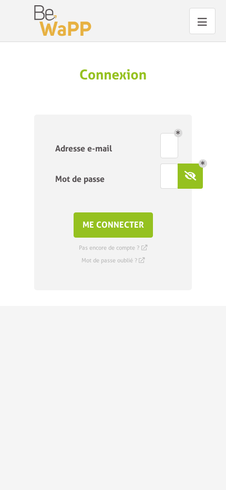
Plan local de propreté (62, 20)
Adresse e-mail (83, 149)
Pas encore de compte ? (113, 247)
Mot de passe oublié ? (113, 260)
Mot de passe (80, 179)
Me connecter (113, 225)
